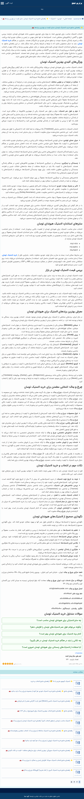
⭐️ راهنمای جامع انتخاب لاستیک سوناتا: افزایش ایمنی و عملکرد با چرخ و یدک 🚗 (46, 760)
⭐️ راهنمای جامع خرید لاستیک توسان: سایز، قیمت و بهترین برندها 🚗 (25, 19)
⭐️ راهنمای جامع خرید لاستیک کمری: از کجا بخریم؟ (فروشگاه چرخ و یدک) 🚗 (47, 770)
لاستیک (53, 19)
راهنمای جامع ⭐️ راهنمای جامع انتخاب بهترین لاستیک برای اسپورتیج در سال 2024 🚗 (45, 711)
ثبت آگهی (9, 3)
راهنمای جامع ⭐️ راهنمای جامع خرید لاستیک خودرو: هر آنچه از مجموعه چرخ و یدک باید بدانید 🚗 (41, 691)
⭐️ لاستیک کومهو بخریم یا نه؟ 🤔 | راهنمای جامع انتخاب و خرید (52, 681)
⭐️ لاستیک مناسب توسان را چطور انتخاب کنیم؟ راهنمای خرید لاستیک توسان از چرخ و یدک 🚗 (42, 721)
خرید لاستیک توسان (9, 255)
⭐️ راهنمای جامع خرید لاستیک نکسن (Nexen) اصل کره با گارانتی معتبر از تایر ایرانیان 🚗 (44, 701)
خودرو (60, 19)
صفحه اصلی (68, 19)
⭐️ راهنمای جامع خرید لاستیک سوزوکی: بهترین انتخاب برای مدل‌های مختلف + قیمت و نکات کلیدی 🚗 (39, 750)
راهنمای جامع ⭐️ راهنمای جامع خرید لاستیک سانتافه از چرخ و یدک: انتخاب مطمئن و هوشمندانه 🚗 (40, 731)
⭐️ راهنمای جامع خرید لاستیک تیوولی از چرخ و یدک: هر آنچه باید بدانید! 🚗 (48, 740)
